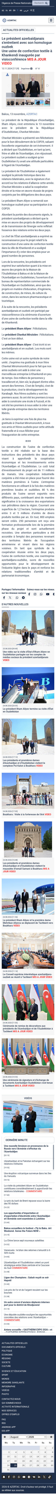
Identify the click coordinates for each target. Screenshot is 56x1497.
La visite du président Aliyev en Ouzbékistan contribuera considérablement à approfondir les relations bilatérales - (28, 1188)
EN (10, 10)
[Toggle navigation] (50, 20)
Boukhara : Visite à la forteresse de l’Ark (27, 814)
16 (52, 1456)
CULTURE (6, 1366)
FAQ (4, 1419)
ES (21, 10)
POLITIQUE (7, 1351)
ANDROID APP (9, 1427)
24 (8, 1465)
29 (45, 1465)
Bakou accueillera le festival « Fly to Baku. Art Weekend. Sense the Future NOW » (27, 1229)
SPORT (5, 1375)
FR (17, 10)
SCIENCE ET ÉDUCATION (14, 1371)
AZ (3, 10)
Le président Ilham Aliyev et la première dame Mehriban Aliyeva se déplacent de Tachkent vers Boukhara (28, 923)
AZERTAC (31, 114)
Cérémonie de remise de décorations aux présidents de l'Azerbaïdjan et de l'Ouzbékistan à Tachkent (28, 1029)
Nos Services (9, 1410)
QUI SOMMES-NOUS (11, 1403)
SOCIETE (6, 1362)
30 (52, 1465)
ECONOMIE (7, 1354)
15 (45, 1456)
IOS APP (6, 1431)
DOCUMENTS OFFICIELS (13, 1347)
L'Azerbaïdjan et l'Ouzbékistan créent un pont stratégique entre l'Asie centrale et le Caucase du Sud (26, 1265)
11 (15, 1456)
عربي (26, 10)
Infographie (8, 1386)
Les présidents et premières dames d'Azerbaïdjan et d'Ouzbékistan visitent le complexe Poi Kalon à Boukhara (24, 763)
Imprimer (25, 68)
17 (8, 1461)
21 (38, 1461)
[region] (29, 1238)
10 (8, 1456)
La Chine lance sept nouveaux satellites (24, 1240)
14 (38, 1456)
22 (45, 1461)
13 (31, 1456)
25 (15, 1465)
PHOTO (5, 1394)
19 (23, 1461)
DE (14, 10)
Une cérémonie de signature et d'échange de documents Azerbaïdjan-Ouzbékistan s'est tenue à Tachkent (28, 1083)
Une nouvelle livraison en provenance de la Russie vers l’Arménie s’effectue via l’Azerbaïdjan (26, 1149)
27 (31, 1465)
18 (15, 1461)
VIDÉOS (5, 1390)
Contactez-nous (11, 1399)
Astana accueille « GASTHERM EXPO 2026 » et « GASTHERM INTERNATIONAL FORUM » (28, 1331)
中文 (32, 10)
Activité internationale (15, 1406)
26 (23, 1465)
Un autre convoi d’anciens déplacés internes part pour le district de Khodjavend (27, 1303)
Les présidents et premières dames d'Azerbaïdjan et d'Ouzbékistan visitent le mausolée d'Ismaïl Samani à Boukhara (26, 867)
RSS (4, 1423)
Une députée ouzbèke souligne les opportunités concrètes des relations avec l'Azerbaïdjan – (28, 1317)
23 (52, 1461)
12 (23, 1456)
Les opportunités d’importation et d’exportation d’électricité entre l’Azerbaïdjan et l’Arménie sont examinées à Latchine (27, 1216)
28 (38, 1465)
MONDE (5, 1379)
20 (31, 1461)
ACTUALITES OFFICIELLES (18, 29)
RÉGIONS (6, 1358)
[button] (28, 85)
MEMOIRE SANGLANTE (13, 1382)
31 (8, 1470)
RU (7, 10)
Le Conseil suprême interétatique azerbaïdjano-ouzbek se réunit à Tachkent (27, 975)
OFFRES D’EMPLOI (10, 1414)
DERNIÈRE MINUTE (17, 1140)
